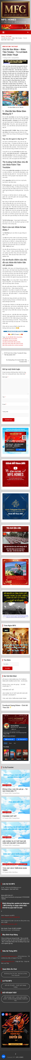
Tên (3, 397)
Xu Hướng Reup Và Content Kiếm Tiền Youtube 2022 (16, 360)
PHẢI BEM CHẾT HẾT (8, 689)
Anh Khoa (15, 872)
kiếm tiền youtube (7, 345)
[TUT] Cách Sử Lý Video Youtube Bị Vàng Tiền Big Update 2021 (15, 354)
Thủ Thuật (14, 46)
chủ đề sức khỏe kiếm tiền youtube (11, 342)
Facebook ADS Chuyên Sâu (10, 864)
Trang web (5, 411)
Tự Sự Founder (8, 767)
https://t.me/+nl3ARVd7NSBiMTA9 (10, 917)
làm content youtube (17, 345)
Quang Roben (15, 57)
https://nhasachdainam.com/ (9, 956)
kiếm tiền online (6, 343)
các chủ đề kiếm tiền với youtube (14, 337)
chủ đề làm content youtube (9, 340)
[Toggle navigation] (3, 32)
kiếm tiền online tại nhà (17, 343)
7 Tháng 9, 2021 (6, 57)
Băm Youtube (6, 46)
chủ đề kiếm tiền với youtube (9, 338)
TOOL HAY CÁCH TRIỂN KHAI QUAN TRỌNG (14, 698)
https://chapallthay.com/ (7, 961)
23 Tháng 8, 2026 (6, 793)
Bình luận (5, 377)
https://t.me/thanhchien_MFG (9, 924)
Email (4, 404)
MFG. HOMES (8, 19)
